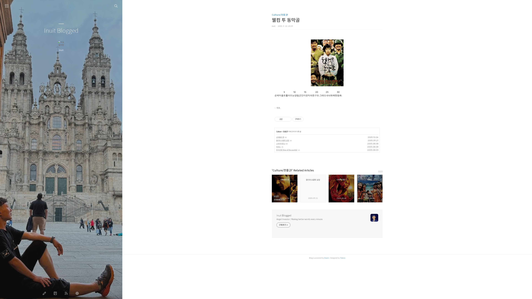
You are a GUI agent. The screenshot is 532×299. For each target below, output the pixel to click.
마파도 (278, 147)
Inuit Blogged (61, 30)
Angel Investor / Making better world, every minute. (300, 219)
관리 (77, 293)
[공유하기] (285, 119)
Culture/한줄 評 (280, 14)
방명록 (56, 293)
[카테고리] (6, 6)
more (380, 171)
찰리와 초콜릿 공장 (282, 140)
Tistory (342, 258)
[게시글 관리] (288, 119)
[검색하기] (116, 6)
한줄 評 (285, 131)
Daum (326, 258)
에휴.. (279, 108)
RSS (66, 293)
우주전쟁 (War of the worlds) (286, 150)
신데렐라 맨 (280, 137)
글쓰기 (45, 293)
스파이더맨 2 (280, 144)
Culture (278, 131)
